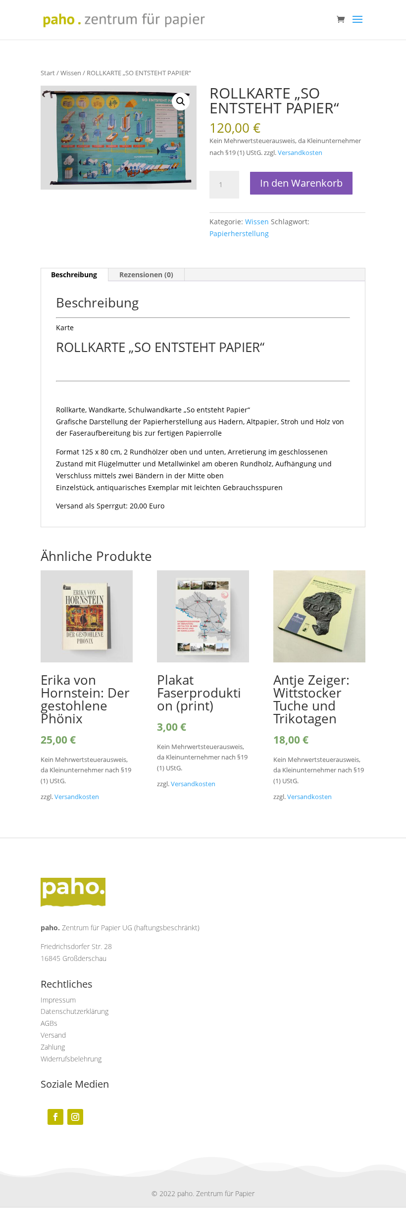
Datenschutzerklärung (74, 1011)
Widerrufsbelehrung (71, 1058)
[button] (181, 101)
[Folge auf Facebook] (55, 1117)
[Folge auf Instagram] (75, 1117)
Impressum (58, 1000)
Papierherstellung (239, 233)
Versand (53, 1035)
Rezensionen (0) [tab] (146, 274)
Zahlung (53, 1047)
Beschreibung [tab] (74, 274)
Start (48, 72)
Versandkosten (300, 153)
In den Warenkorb (301, 183)
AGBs (49, 1023)
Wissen (70, 72)
